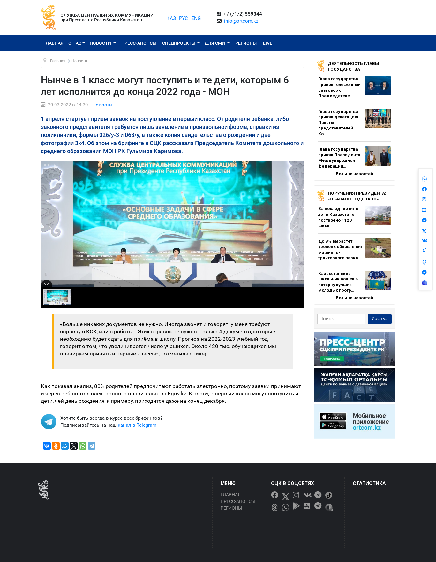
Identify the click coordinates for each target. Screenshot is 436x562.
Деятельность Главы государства (353, 66)
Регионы (246, 43)
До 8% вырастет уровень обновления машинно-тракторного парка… (340, 249)
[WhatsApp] (82, 446)
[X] (74, 446)
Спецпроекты (179, 43)
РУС (183, 18)
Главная (53, 43)
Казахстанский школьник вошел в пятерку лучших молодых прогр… (338, 282)
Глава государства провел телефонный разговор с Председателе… (339, 87)
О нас (74, 43)
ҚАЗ (171, 18)
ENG (196, 18)
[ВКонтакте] (47, 446)
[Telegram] (91, 446)
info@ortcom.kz (241, 21)
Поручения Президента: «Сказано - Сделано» (357, 196)
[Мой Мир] (65, 446)
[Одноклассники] (56, 446)
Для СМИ (215, 43)
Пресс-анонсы (138, 43)
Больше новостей (354, 173)
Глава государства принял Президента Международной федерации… (339, 157)
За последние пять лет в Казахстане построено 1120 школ (338, 217)
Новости (101, 43)
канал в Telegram (137, 425)
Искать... (380, 318)
